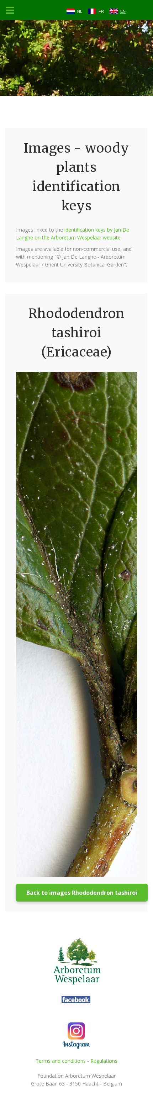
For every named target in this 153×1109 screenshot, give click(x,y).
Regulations (103, 1060)
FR (101, 11)
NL (79, 11)
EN (123, 11)
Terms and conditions (61, 1060)
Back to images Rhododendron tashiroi (81, 893)
